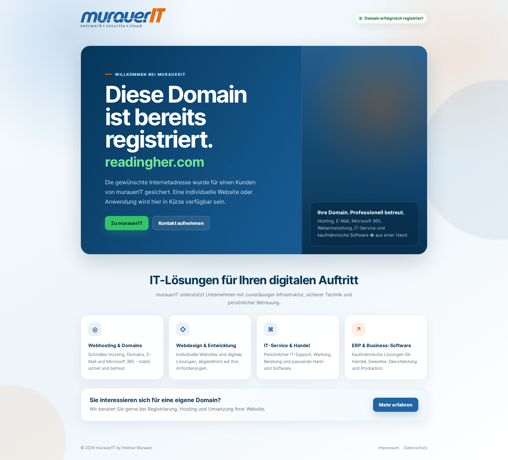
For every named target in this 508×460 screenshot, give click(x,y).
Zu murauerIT (127, 223)
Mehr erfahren (395, 405)
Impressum (388, 447)
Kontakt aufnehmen (181, 223)
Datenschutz (415, 447)
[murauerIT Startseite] (123, 18)
